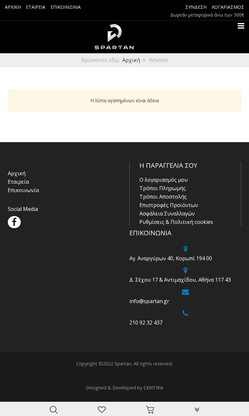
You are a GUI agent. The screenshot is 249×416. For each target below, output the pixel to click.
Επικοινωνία (23, 190)
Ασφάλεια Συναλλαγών (167, 213)
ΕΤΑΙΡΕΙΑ (35, 7)
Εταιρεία (18, 181)
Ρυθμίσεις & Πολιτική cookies (176, 222)
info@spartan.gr (149, 301)
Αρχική (131, 60)
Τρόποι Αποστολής (163, 196)
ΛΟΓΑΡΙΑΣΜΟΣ (228, 7)
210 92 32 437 (145, 322)
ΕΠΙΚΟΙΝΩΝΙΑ (66, 7)
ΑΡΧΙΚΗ (13, 7)
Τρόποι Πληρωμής (162, 188)
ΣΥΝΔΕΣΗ (196, 7)
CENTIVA (153, 388)
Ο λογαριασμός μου (163, 179)
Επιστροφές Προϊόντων (168, 205)
